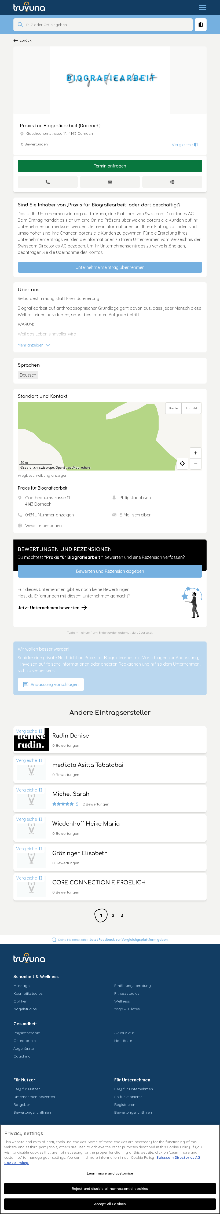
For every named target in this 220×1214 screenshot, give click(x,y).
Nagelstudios (25, 1009)
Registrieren (124, 1104)
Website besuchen (43, 525)
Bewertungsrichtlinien (32, 1112)
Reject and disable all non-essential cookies (110, 1188)
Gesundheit (25, 1023)
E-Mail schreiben (136, 514)
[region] (110, 436)
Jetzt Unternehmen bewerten (48, 607)
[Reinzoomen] (195, 453)
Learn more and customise (110, 1173)
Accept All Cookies (110, 1204)
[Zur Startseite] (33, 7)
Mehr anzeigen (31, 345)
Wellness (122, 1001)
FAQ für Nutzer (26, 1089)
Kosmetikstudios (28, 993)
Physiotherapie (26, 1032)
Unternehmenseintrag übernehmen (110, 267)
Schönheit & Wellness (35, 976)
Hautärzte (123, 1040)
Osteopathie (24, 1040)
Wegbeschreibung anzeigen (42, 475)
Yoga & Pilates (127, 1009)
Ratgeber (21, 1104)
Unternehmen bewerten (34, 1096)
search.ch (30, 467)
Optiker (20, 1001)
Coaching (22, 1056)
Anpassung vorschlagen (54, 684)
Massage (21, 985)
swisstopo (46, 467)
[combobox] (108, 24)
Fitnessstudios (127, 993)
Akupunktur (124, 1032)
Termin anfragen (110, 166)
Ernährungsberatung (132, 985)
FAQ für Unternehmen (133, 1089)
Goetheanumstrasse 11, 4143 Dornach (59, 133)
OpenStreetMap (67, 467)
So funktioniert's (128, 1096)
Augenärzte (23, 1048)
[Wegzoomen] (195, 463)
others (86, 467)
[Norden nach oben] (195, 421)
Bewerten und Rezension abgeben (110, 571)
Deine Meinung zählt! (113, 940)
